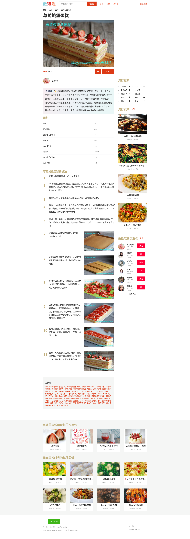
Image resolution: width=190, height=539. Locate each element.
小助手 (117, 4)
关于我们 (46, 527)
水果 (50, 10)
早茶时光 (130, 244)
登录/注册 (143, 4)
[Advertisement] (132, 42)
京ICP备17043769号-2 (71, 530)
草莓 (56, 10)
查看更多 (132, 294)
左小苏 (129, 286)
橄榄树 (129, 253)
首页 (101, 4)
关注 (141, 246)
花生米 (129, 269)
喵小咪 (129, 277)
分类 (108, 4)
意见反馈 (59, 527)
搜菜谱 (92, 4)
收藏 (107, 71)
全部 (133, 109)
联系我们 (53, 527)
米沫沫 (129, 261)
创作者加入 (54, 521)
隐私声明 (66, 527)
